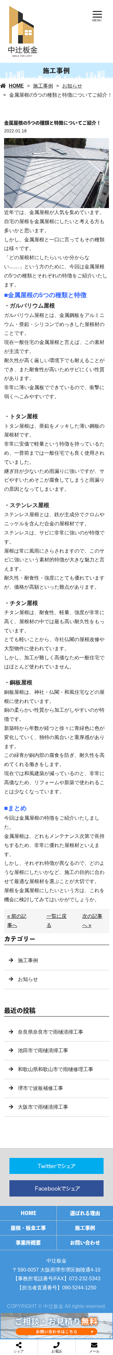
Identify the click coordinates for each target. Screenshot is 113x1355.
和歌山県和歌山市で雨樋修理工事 (55, 1069)
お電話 (56, 1351)
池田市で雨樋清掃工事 (43, 1050)
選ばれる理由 (85, 1213)
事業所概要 (28, 1242)
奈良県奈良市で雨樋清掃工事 (50, 1032)
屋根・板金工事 (28, 1227)
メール (94, 1351)
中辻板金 (56, 1260)
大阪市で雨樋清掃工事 (43, 1107)
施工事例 (43, 85)
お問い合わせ (85, 1242)
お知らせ (72, 85)
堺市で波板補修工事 (40, 1088)
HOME (16, 85)
